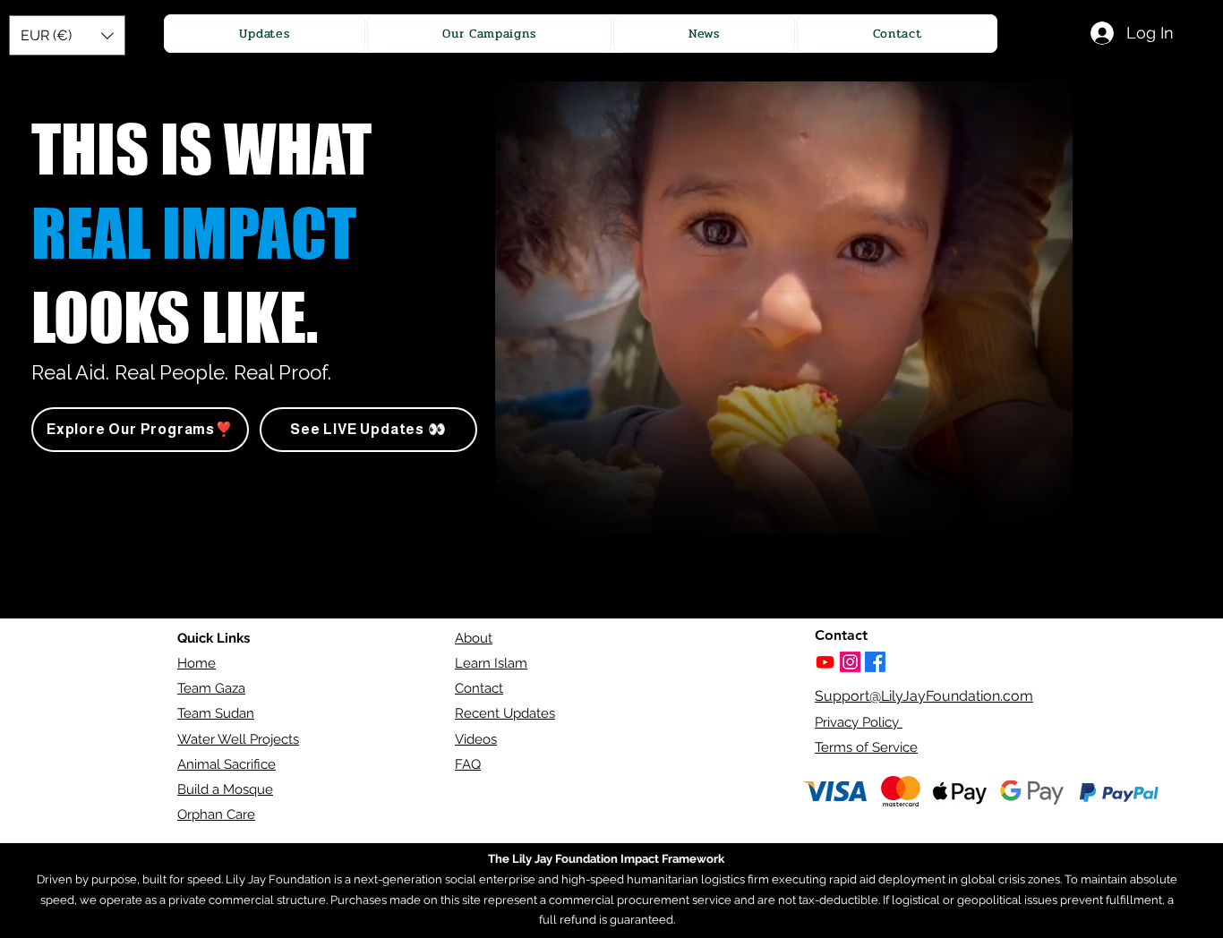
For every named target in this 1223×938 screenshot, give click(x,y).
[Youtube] (825, 662)
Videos (476, 739)
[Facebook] (875, 662)
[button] (67, 35)
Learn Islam (491, 663)
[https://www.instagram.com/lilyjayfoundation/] (850, 662)
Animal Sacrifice (226, 764)
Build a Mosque (225, 789)
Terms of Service (866, 747)
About (473, 638)
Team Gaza (211, 688)
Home (196, 663)
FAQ (468, 764)
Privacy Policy (858, 722)
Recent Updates (505, 713)
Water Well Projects (238, 739)
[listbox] (67, 35)
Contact (479, 688)
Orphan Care (216, 814)
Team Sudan (215, 713)
